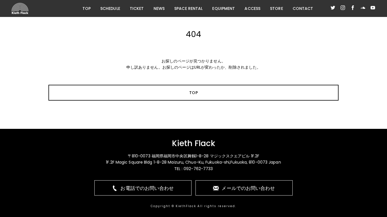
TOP (86, 8)
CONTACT (303, 8)
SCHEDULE (110, 8)
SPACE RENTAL (188, 8)
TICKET (137, 8)
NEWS (159, 8)
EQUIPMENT (223, 8)
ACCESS (252, 8)
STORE (276, 8)
